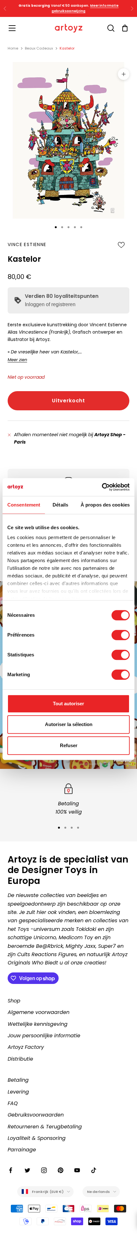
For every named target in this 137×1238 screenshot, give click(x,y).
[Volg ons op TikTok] (93, 1170)
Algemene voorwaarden (38, 1012)
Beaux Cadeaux (39, 48)
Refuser (68, 745)
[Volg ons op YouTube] (77, 1170)
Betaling (18, 1080)
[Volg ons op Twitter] (27, 1170)
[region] (68, 799)
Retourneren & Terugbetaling (45, 1126)
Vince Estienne (27, 244)
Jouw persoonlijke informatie (44, 1035)
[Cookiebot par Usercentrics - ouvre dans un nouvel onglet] (102, 487)
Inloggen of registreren (50, 304)
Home (13, 48)
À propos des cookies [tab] (105, 504)
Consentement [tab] (23, 504)
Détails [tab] (60, 504)
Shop (14, 1000)
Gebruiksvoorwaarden (36, 1114)
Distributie (20, 1059)
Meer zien (17, 360)
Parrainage (22, 1149)
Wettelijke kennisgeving (38, 1024)
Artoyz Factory (26, 1047)
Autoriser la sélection (68, 724)
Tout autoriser (68, 703)
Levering (18, 1091)
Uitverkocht (68, 400)
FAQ (13, 1103)
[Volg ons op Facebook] (11, 1170)
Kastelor (67, 48)
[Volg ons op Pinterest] (60, 1170)
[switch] (121, 635)
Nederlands (98, 1191)
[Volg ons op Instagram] (44, 1170)
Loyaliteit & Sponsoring (37, 1138)
